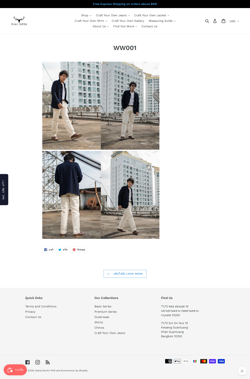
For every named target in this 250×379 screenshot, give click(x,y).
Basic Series (102, 306)
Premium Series (105, 311)
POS (53, 370)
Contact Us (33, 317)
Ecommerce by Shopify (74, 370)
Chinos (99, 327)
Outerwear (102, 317)
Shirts (98, 322)
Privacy (30, 311)
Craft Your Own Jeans (109, 333)
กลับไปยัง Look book (128, 273)
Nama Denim (42, 370)
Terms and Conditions (40, 306)
